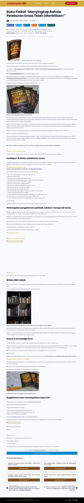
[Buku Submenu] (56, 3)
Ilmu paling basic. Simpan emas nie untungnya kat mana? (60, 464)
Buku (53, 3)
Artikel (46, 3)
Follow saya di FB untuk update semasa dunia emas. (60, 475)
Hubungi (38, 3)
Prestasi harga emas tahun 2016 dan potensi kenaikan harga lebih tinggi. (24, 475)
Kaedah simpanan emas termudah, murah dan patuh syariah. (24, 464)
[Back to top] (81, 500)
